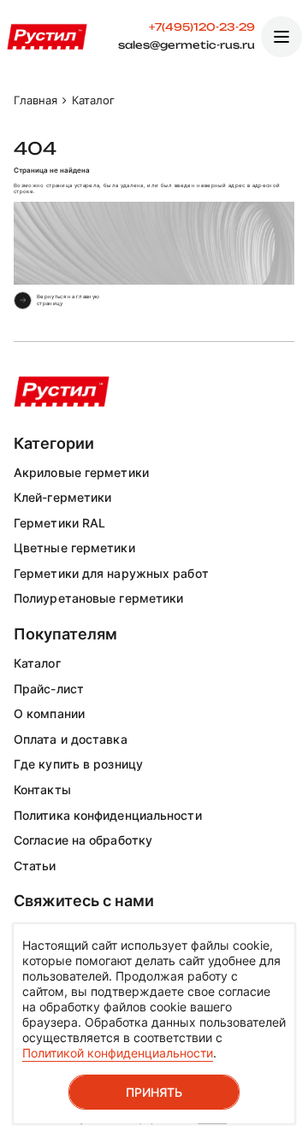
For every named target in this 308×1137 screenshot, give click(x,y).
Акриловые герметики (81, 472)
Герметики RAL (59, 522)
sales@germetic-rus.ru (186, 45)
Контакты (42, 789)
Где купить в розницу (78, 764)
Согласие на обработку (83, 840)
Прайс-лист (49, 688)
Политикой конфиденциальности (117, 1053)
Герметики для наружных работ (111, 573)
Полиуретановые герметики (98, 598)
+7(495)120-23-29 (202, 27)
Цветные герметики (74, 547)
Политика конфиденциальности (108, 815)
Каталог (37, 663)
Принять (154, 1092)
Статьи (35, 865)
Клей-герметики (62, 497)
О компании (49, 713)
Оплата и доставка (70, 739)
